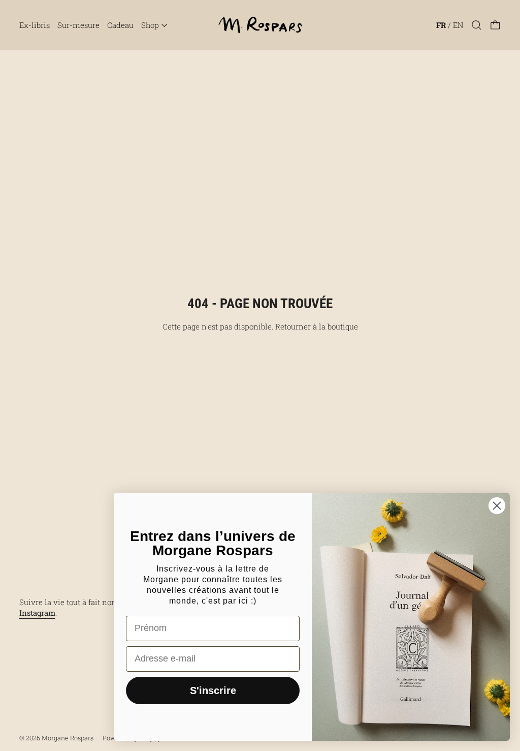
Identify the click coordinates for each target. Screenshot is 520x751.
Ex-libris (34, 25)
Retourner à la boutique (316, 326)
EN (458, 25)
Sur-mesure (78, 25)
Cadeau (120, 25)
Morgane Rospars (67, 738)
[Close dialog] (497, 506)
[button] (476, 25)
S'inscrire (213, 690)
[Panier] (495, 25)
